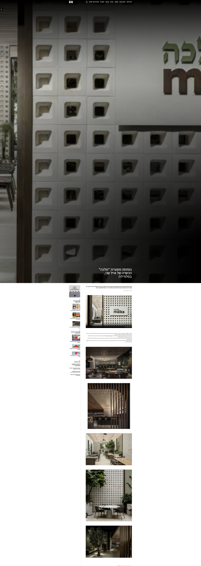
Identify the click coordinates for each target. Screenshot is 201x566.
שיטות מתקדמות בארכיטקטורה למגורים (75, 349)
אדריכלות (129, 2)
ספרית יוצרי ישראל (94, 2)
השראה (102, 2)
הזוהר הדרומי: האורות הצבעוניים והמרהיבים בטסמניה (74, 369)
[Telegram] (108, 293)
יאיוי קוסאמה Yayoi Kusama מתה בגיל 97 (75, 319)
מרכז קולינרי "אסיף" (108, 335)
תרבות (107, 2)
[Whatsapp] (112, 293)
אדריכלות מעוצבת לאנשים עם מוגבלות (75, 342)
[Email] (103, 293)
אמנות (116, 2)
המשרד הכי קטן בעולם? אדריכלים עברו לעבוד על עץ (75, 310)
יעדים (111, 2)
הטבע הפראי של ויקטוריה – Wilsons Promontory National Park (75, 364)
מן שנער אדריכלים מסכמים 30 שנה (75, 356)
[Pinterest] (115, 293)
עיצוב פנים (122, 2)
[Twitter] (105, 293)
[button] (1, 9)
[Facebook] (110, 293)
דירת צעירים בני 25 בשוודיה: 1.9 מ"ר (75, 328)
